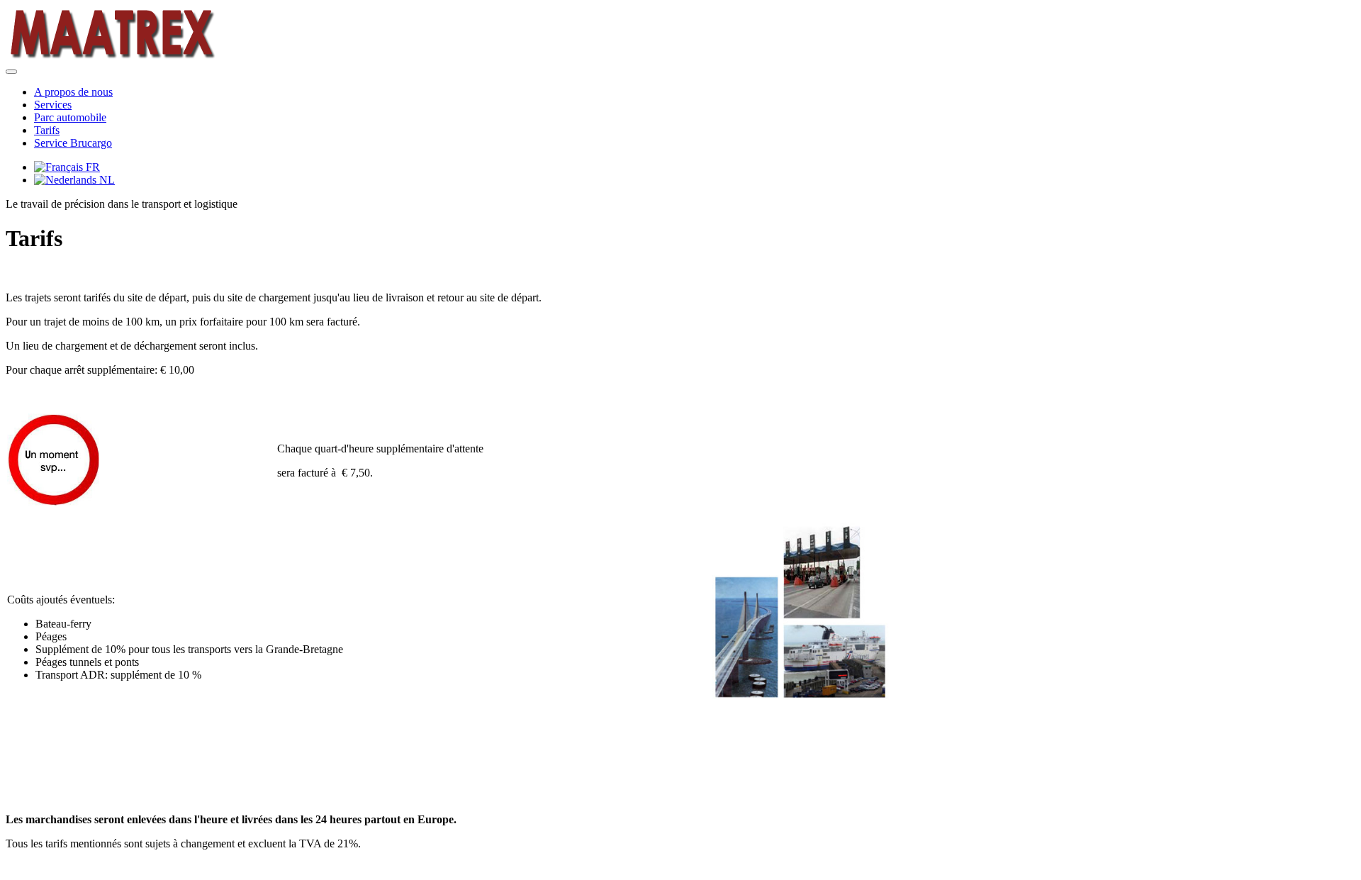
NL (105, 180)
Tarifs (47, 130)
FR (91, 167)
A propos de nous (73, 92)
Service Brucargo (73, 143)
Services (53, 105)
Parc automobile (70, 117)
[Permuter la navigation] (11, 71)
